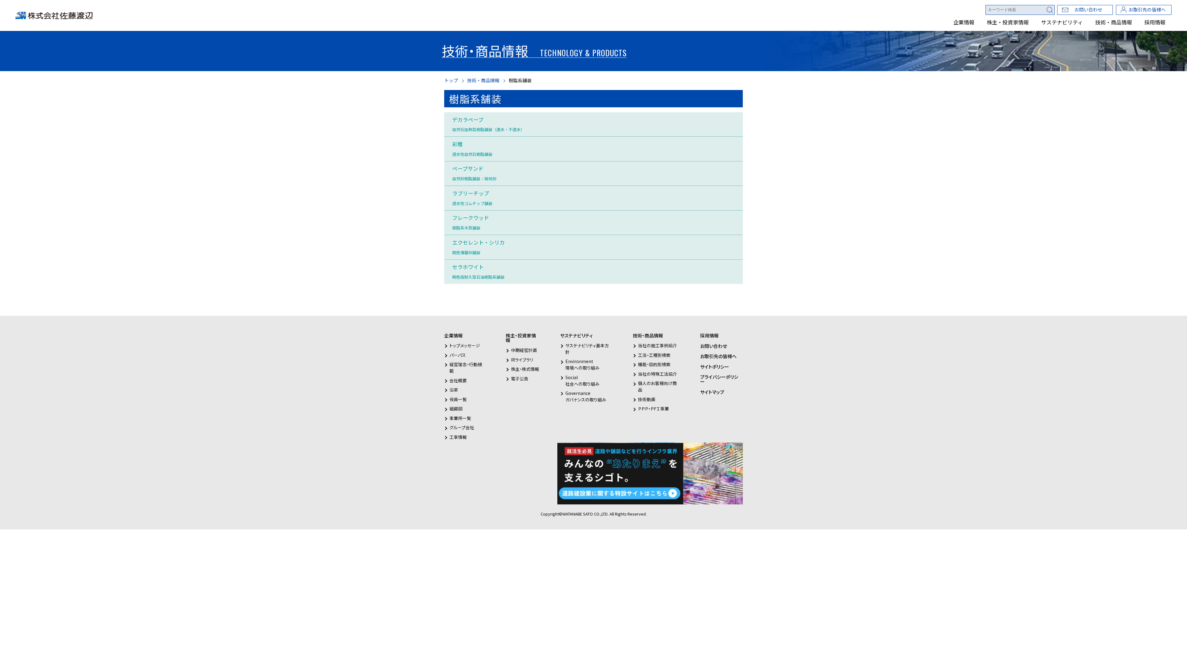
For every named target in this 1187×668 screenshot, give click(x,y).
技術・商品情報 (1113, 22)
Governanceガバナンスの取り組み (585, 396)
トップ (451, 80)
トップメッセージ (464, 345)
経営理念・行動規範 (465, 367)
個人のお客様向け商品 (657, 386)
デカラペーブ (488, 124)
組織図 (455, 408)
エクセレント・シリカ (478, 246)
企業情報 (963, 22)
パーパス (457, 355)
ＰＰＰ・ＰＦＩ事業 (653, 408)
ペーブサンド (474, 173)
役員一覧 (458, 399)
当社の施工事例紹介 (657, 345)
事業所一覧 (460, 418)
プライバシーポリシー (719, 379)
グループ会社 (461, 427)
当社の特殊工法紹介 (657, 374)
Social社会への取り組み (582, 380)
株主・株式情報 (525, 369)
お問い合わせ (1088, 9)
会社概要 (458, 380)
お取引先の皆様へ (1147, 9)
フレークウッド (470, 222)
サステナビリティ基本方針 (587, 348)
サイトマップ (712, 392)
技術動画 (646, 399)
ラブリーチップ (472, 197)
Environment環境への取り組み (582, 364)
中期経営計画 (524, 350)
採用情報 (1154, 22)
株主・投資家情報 (1008, 22)
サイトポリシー (714, 366)
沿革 (453, 390)
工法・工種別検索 (654, 355)
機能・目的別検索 (654, 364)
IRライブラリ (522, 360)
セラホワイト (478, 271)
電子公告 (519, 378)
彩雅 (472, 148)
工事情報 (458, 437)
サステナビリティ (1062, 22)
